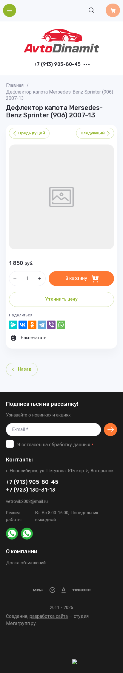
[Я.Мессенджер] (13, 325)
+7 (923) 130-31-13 (30, 490)
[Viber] (51, 325)
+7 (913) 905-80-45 (57, 64)
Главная (15, 85)
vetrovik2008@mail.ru (27, 501)
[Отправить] (110, 429)
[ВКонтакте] (23, 325)
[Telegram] (42, 325)
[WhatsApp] (61, 325)
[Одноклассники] (32, 325)
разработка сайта (49, 616)
